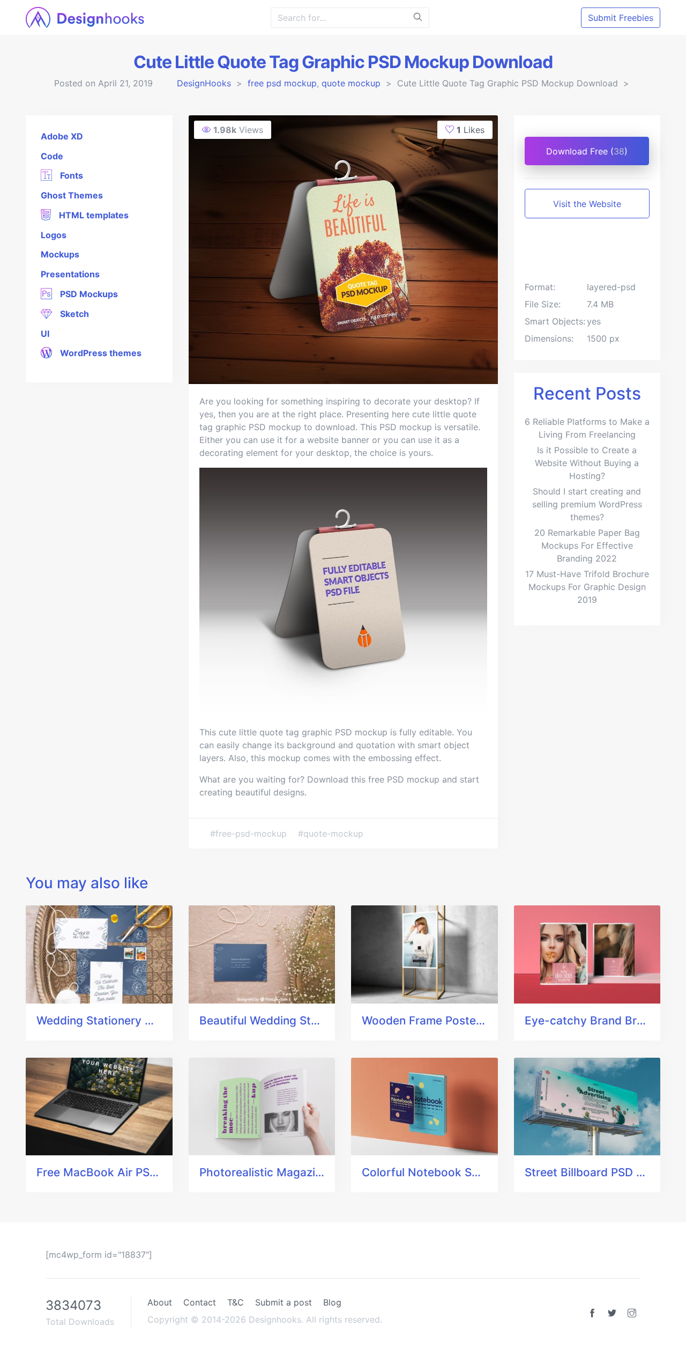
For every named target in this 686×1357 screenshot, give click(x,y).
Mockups (60, 254)
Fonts (70, 175)
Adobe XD (62, 136)
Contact (199, 1302)
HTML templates (93, 215)
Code (52, 156)
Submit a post (283, 1302)
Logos (53, 235)
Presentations (70, 274)
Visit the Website (587, 203)
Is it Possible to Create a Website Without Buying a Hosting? (587, 463)
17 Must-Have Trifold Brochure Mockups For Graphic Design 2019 (587, 587)
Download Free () (587, 151)
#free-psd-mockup (249, 833)
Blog (332, 1302)
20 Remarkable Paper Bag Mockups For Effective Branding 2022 (587, 545)
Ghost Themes (72, 195)
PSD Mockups (88, 294)
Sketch (73, 313)
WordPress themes (99, 353)
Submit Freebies (620, 17)
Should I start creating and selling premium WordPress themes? (587, 504)
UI (45, 333)
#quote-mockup (330, 833)
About (159, 1302)
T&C (235, 1302)
